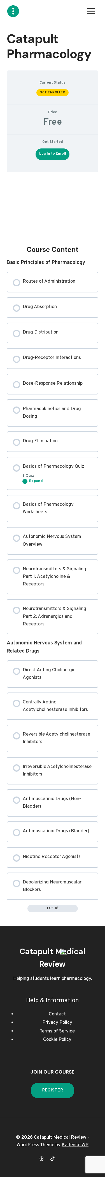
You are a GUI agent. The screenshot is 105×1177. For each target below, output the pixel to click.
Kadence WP (75, 1145)
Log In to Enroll (52, 154)
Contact (57, 1014)
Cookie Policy (57, 1040)
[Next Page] (74, 909)
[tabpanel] (52, 544)
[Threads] (41, 1158)
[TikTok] (52, 1158)
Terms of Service (57, 1031)
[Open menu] (90, 11)
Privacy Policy (57, 1023)
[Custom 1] (63, 1158)
